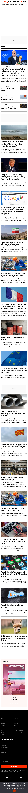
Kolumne (3, 723)
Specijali (21, 4)
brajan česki (8, 66)
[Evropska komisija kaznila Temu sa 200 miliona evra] (14, 595)
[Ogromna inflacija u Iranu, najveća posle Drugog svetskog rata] (14, 232)
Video (2, 727)
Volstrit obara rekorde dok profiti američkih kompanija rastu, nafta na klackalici (13, 541)
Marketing (16, 720)
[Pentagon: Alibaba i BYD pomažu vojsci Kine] (23, 88)
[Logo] (11, 2)
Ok (14, 790)
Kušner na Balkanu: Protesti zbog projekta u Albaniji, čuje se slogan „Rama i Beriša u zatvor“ (12, 144)
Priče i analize (14, 4)
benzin (6, 95)
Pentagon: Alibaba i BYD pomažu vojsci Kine (9, 90)
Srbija (3, 4)
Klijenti (16, 727)
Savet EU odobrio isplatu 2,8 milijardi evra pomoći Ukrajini (13, 478)
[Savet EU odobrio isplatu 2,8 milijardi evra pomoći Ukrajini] (14, 467)
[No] (26, 787)
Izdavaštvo (3, 745)
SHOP (24, 1)
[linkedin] (21, 778)
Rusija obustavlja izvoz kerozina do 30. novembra (13, 338)
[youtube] (17, 778)
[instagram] (14, 778)
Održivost (3, 732)
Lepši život (3, 735)
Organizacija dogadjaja (6, 750)
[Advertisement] (14, 15)
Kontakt (16, 718)
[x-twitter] (10, 778)
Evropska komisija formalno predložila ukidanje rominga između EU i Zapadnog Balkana (14, 574)
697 (22, 655)
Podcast (3, 730)
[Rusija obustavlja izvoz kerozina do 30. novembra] (14, 327)
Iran (6, 104)
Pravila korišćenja (18, 732)
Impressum (16, 723)
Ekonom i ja (3, 752)
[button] (7, 703)
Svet (7, 4)
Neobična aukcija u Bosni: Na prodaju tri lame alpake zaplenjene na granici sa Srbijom (14, 638)
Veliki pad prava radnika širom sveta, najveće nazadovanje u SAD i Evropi (13, 275)
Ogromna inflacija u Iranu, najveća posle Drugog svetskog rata (12, 244)
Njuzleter (16, 725)
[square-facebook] (7, 778)
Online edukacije (5, 743)
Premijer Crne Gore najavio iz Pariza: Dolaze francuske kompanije (13, 509)
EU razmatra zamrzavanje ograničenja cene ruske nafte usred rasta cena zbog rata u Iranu (14, 370)
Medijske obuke (4, 747)
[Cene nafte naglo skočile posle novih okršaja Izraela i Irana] (23, 106)
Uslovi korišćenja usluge (13, 771)
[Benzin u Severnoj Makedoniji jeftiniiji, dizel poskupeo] (23, 97)
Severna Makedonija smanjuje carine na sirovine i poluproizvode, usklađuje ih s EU (14, 447)
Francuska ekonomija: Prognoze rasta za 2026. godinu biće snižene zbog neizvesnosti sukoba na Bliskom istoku (13, 306)
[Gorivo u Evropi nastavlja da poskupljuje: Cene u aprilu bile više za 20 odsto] (14, 401)
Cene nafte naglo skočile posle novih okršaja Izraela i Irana (9, 108)
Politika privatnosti (18, 730)
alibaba (7, 86)
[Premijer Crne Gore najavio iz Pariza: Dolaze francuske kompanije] (14, 498)
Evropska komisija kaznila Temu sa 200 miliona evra (14, 606)
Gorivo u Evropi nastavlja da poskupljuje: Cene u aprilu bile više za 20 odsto (13, 414)
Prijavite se (14, 766)
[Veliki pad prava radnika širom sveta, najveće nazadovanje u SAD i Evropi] (14, 263)
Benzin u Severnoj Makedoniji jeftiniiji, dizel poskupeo (8, 99)
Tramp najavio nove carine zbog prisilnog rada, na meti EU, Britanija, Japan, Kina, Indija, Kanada (13, 177)
